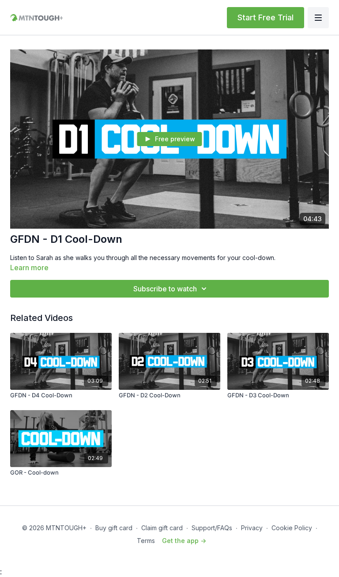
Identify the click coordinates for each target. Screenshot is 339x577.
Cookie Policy (291, 528)
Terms (146, 540)
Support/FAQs (212, 528)
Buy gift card (113, 528)
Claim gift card (162, 528)
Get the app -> (184, 540)
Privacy (252, 528)
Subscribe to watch (165, 288)
